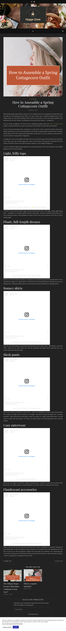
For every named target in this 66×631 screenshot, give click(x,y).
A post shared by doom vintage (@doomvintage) (27, 275)
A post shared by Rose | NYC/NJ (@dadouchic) (26, 408)
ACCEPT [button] (16, 627)
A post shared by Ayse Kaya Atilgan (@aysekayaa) (26, 543)
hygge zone (8, 561)
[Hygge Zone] (33, 15)
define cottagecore (55, 124)
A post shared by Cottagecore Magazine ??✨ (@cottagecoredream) (27, 207)
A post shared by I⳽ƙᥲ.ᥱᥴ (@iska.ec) (26, 479)
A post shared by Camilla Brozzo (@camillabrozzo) (27, 342)
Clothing (33, 99)
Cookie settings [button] (7, 627)
